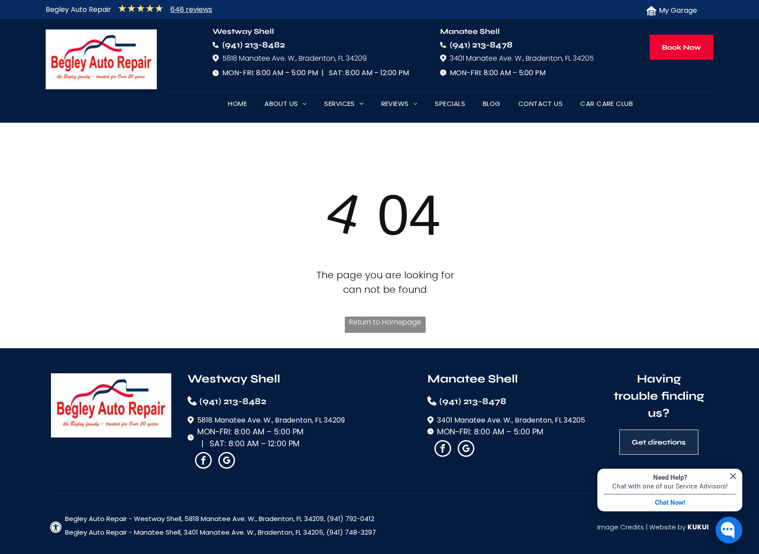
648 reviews (191, 9)
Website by (667, 527)
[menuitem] (237, 105)
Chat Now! (670, 503)
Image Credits (620, 527)
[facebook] (203, 461)
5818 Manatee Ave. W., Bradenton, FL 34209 (294, 58)
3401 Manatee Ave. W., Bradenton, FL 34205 (522, 58)
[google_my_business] (226, 461)
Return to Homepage (385, 322)
